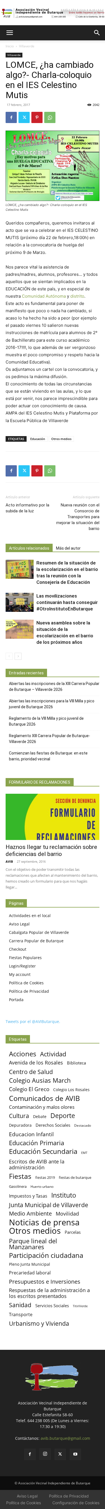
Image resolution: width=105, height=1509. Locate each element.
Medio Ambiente (30, 1213)
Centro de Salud (31, 1072)
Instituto (63, 1195)
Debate (39, 1116)
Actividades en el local (30, 915)
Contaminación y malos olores (41, 1107)
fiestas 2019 (45, 1177)
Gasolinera (18, 1186)
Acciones (22, 1054)
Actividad (53, 1054)
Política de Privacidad (29, 991)
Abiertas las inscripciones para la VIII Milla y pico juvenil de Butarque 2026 (51, 704)
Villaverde (26, 46)
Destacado (82, 1125)
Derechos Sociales (53, 1125)
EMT (84, 1153)
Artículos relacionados (29, 548)
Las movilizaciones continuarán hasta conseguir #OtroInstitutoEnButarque (67, 602)
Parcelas (73, 1232)
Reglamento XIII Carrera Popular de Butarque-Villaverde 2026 (49, 738)
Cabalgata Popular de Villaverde (39, 932)
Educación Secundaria (43, 1151)
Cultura (19, 1116)
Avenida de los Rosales (36, 1063)
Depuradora (20, 1125)
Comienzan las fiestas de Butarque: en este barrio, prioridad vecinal (48, 756)
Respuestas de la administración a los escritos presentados (49, 1293)
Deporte (62, 1116)
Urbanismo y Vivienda (39, 1323)
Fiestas (20, 1176)
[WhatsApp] (49, 117)
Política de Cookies (26, 982)
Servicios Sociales (52, 1305)
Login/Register (22, 966)
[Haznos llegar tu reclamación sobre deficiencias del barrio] (52, 817)
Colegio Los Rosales (71, 1089)
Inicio (10, 46)
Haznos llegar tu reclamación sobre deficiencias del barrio (51, 850)
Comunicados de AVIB (44, 1098)
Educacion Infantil (31, 1134)
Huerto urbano (42, 1186)
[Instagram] (45, 1454)
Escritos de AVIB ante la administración (36, 1164)
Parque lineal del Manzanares (33, 1244)
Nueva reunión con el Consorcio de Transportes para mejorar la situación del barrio (77, 517)
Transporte (20, 1315)
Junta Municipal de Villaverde (48, 1205)
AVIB (9, 861)
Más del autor (68, 548)
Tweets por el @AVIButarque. (33, 1021)
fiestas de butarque (75, 1177)
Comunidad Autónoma (44, 296)
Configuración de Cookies (75, 1502)
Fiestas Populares (25, 957)
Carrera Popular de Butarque (36, 940)
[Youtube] (75, 1454)
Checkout (17, 949)
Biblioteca (76, 1063)
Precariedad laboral (30, 1273)
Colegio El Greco (29, 1089)
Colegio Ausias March (40, 1080)
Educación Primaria (36, 1143)
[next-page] (18, 656)
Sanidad (20, 1305)
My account (20, 974)
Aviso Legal (19, 924)
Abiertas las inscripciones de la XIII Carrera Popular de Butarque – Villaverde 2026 (54, 686)
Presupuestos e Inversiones (44, 1281)
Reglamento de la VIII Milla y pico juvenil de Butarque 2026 (46, 721)
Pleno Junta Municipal (29, 1264)
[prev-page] (9, 656)
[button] (9, 32)
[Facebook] (11, 117)
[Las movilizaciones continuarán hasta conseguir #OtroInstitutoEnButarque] (20, 602)
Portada (16, 999)
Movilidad (67, 1213)
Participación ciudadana (46, 1255)
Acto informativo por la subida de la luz (27, 508)
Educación (37, 439)
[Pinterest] (37, 117)
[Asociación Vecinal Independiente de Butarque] (52, 13)
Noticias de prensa (44, 1222)
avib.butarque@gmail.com (65, 1438)
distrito (77, 296)
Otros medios (61, 439)
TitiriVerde (80, 1306)
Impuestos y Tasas (28, 1196)
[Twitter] (24, 117)
